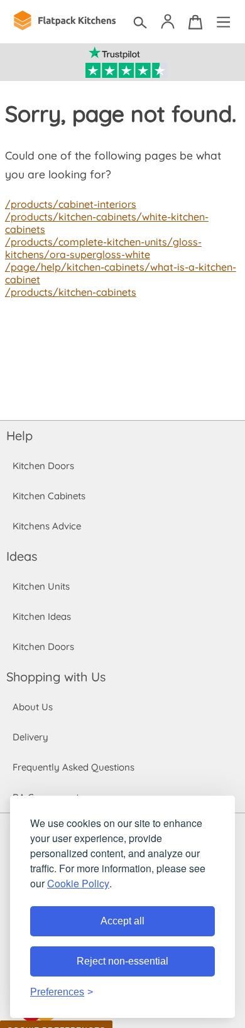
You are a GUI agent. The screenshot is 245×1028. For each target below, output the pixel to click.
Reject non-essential (122, 961)
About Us (33, 707)
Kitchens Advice (47, 526)
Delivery (30, 737)
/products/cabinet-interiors (70, 204)
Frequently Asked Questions (73, 767)
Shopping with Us (56, 676)
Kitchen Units (41, 586)
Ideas (21, 556)
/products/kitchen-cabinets (70, 292)
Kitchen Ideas (42, 616)
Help (19, 435)
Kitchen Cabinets (49, 496)
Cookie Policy (78, 883)
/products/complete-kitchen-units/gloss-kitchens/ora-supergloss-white (103, 248)
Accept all (122, 921)
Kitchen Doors (43, 466)
